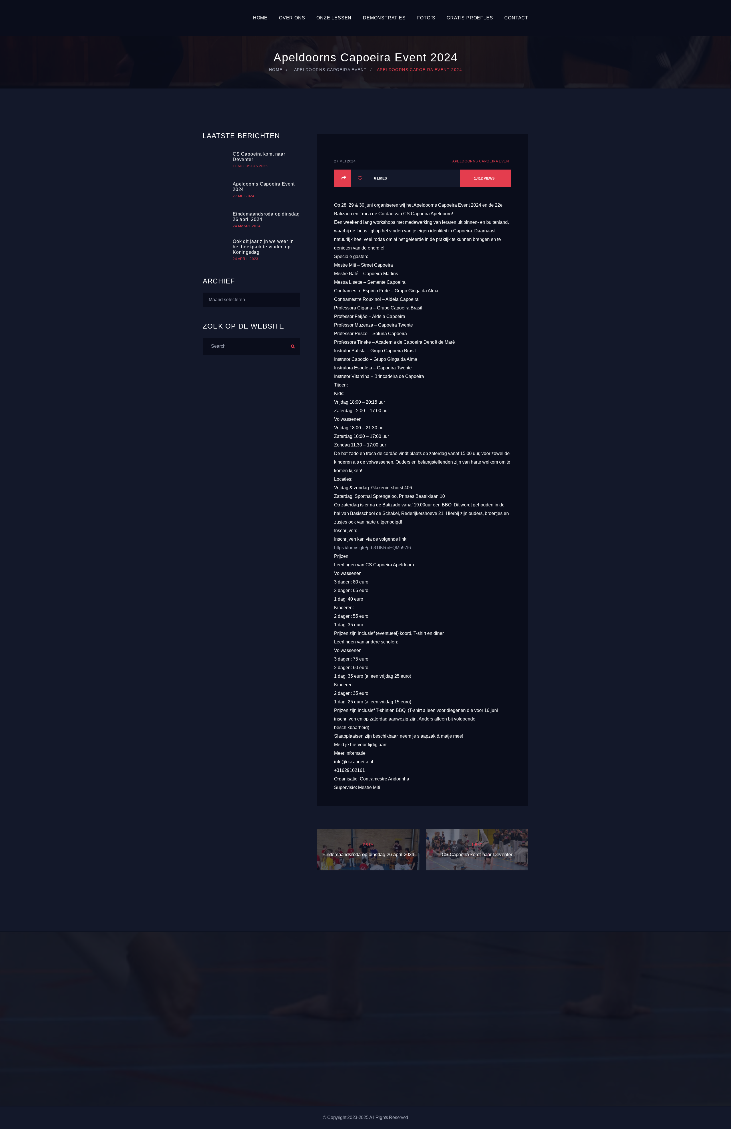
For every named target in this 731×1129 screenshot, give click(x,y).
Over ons (292, 17)
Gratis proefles (470, 17)
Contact (516, 17)
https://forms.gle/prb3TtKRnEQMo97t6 (372, 547)
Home (260, 17)
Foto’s (426, 17)
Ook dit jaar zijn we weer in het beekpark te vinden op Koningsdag (263, 247)
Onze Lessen (334, 17)
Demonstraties (384, 17)
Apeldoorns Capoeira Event (330, 69)
